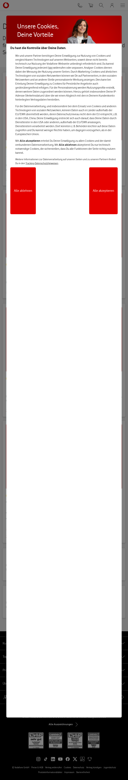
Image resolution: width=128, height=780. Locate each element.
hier (50, 67)
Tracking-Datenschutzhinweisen (42, 163)
